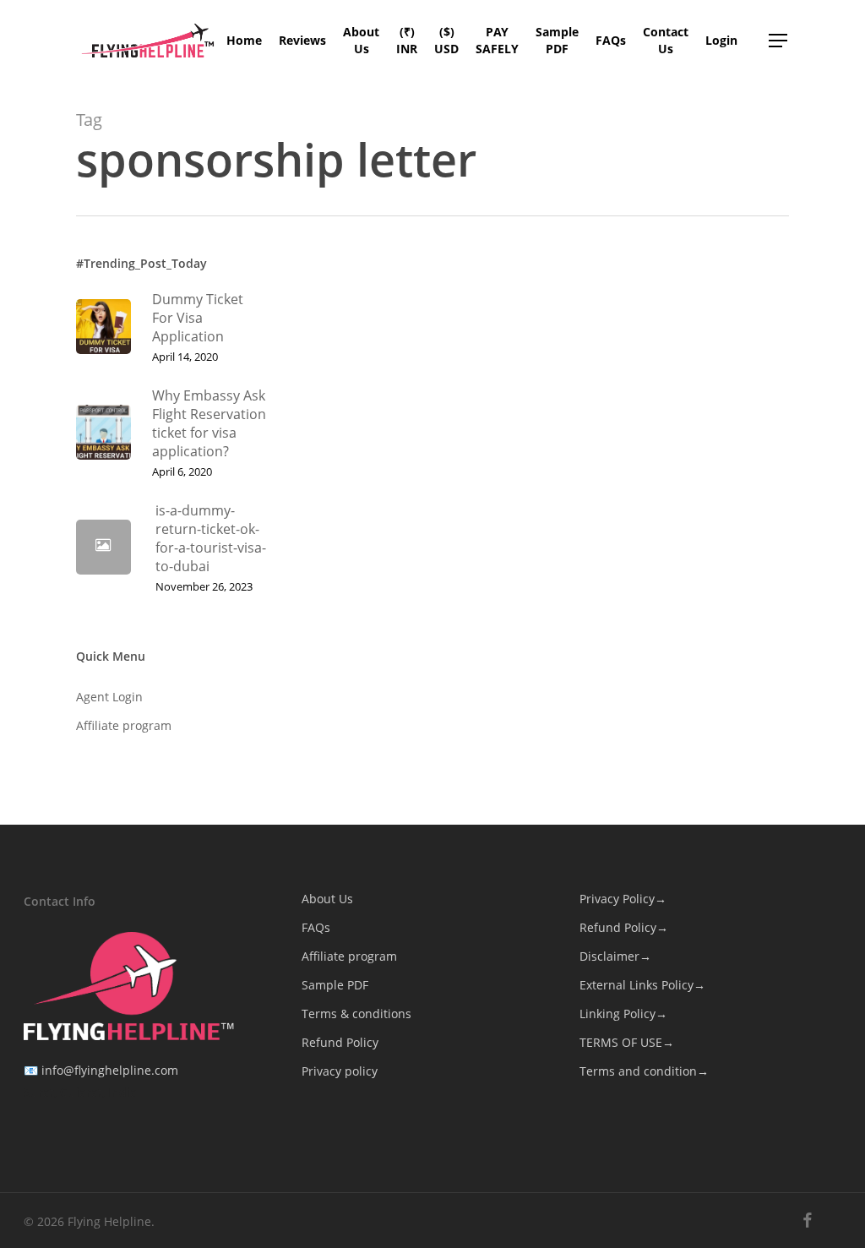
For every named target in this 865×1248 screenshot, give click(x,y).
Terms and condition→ (644, 1071)
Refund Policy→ (623, 927)
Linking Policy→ (623, 1013)
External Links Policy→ (642, 985)
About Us (327, 899)
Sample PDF (335, 985)
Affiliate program (123, 725)
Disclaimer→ (615, 956)
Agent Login (109, 697)
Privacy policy (340, 1071)
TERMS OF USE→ (626, 1042)
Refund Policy (340, 1042)
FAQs (316, 927)
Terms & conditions (356, 1013)
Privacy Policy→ (622, 899)
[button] (779, 41)
